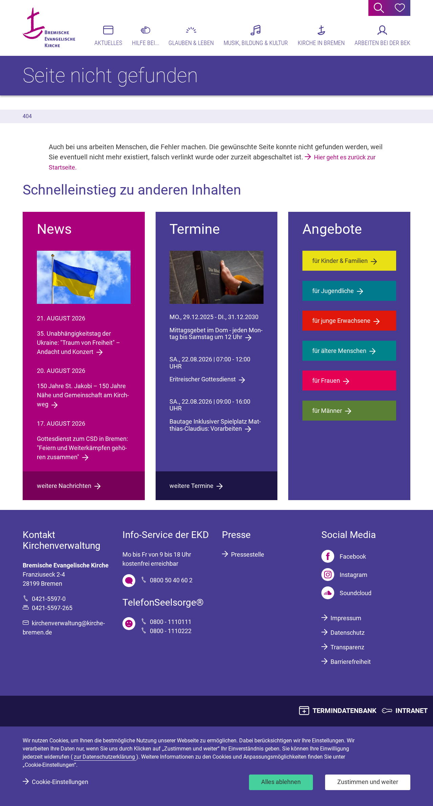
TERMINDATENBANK (345, 711)
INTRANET (411, 711)
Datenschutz (348, 632)
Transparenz (347, 647)
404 (27, 116)
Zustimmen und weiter (367, 781)
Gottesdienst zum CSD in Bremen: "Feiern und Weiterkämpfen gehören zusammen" (82, 448)
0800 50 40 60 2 (171, 580)
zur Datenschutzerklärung (105, 757)
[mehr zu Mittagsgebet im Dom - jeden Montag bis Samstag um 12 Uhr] (216, 277)
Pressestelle (247, 554)
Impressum (346, 618)
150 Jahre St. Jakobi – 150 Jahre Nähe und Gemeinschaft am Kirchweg (83, 395)
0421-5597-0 (49, 598)
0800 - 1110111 (170, 621)
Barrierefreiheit (351, 661)
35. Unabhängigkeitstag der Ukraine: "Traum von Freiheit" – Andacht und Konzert (78, 342)
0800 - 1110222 (170, 630)
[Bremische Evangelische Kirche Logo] (49, 27)
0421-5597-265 (52, 607)
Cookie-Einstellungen (60, 781)
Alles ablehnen (281, 781)
